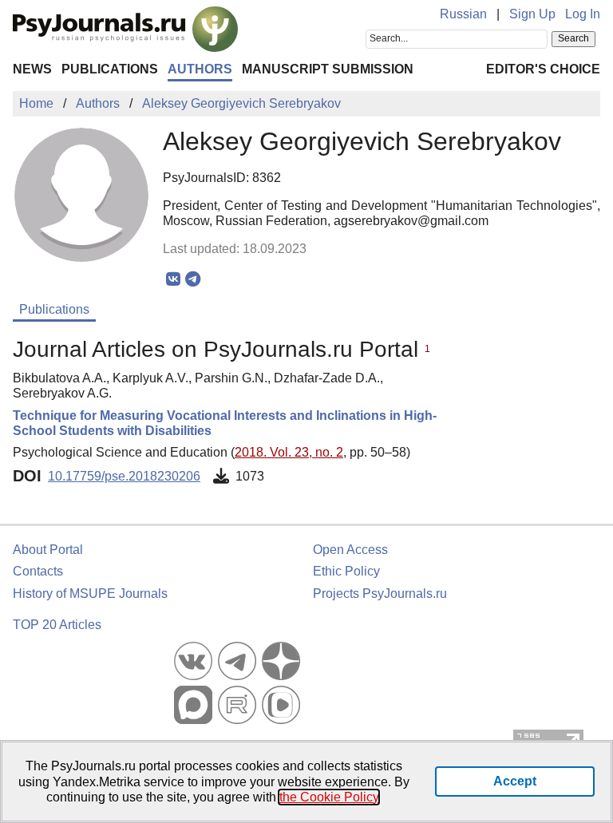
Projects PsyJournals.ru (380, 593)
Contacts (38, 571)
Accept (514, 781)
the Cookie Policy (328, 797)
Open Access (350, 549)
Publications (109, 69)
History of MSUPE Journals (90, 593)
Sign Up (532, 14)
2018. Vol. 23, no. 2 (289, 452)
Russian (463, 14)
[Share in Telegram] (193, 279)
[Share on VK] (173, 279)
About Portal (48, 549)
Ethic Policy (346, 571)
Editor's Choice (543, 69)
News (32, 69)
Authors (200, 69)
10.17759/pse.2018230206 (124, 476)
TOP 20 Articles (57, 624)
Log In (582, 14)
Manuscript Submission (327, 69)
